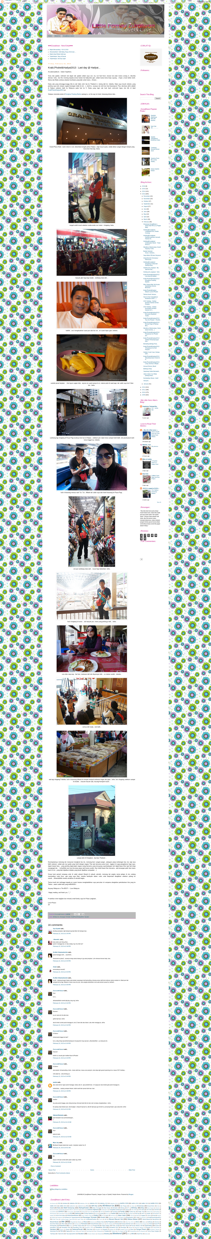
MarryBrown (155, 1219)
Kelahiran (59, 1217)
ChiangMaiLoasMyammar (116, 1209)
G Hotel (66, 1213)
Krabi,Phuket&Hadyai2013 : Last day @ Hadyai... (151, 275)
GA (71, 1213)
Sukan (132, 1229)
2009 (144, 395)
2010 (144, 392)
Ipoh (107, 1215)
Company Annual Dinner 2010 (155, 149)
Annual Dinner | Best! (149, 366)
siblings (112, 1229)
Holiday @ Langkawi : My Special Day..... (151, 268)
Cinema (127, 1209)
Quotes (157, 1225)
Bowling (63, 1209)
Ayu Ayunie (56, 928)
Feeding (157, 1211)
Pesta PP (156, 1223)
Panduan (76, 1223)
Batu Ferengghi (97, 1208)
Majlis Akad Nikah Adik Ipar (58, 54)
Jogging (143, 1215)
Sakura (62, 1229)
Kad (154, 1215)
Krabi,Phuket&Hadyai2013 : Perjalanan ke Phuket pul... (151, 334)
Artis (158, 1206)
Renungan (123, 1227)
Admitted (65, 1203)
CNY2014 (156, 1209)
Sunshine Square (154, 1229)
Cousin (77, 1211)
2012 (144, 387)
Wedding (106, 1233)
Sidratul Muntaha (58, 1115)
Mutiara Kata (100, 1221)
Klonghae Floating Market (73, 94)
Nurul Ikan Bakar (54, 1223)
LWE (105, 1219)
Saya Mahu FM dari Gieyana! (152, 255)
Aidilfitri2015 (72, 1206)
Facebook (115, 1211)
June (145, 211)
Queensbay (148, 1225)
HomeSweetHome (72, 1215)
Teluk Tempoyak (98, 1231)
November (147, 198)
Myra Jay (56, 1142)
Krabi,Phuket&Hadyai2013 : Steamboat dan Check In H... (151, 358)
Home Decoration (60, 1215)
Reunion (148, 1227)
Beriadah (115, 1208)
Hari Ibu (137, 1213)
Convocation (70, 1211)
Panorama (84, 1223)
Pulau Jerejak (116, 1225)
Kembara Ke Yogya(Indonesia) (72, 1217)
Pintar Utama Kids (79, 1225)
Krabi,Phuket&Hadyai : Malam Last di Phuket (150, 291)
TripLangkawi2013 (71, 1233)
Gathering (78, 1213)
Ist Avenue (113, 1215)
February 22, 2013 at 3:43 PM (62, 1043)
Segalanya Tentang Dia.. (149, 406)
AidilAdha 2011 (84, 1203)
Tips (126, 1231)
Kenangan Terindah (65, 917)
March (146, 219)
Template (106, 1231)
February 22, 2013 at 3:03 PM (62, 972)
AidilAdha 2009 (74, 1203)
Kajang (53, 1217)
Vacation (87, 917)
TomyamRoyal (133, 1231)
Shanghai (97, 1229)
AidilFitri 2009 (124, 1203)
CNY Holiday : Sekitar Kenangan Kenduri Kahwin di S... (149, 308)
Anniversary (140, 1206)
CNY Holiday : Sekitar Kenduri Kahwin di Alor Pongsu (151, 302)
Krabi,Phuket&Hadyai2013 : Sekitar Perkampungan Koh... (151, 339)
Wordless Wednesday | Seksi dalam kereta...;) (152, 329)
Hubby (96, 1215)
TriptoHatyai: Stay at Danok (58, 56)
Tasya (82, 1231)
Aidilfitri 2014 (63, 1206)
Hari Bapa (130, 1213)
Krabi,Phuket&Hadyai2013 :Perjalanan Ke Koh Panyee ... (151, 348)
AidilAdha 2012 (94, 1203)
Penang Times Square (141, 1223)
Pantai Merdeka (94, 1223)
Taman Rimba (75, 1231)
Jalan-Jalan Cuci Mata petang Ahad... (150, 374)
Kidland (122, 1217)
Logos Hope (80, 1219)
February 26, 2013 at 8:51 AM (62, 1147)
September (147, 204)
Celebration (104, 1209)
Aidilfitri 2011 (144, 1203)
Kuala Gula (55, 1219)
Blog (142, 1208)
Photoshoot (62, 1225)
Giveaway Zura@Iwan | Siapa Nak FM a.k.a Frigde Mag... (152, 225)
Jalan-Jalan (122, 1215)
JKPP (137, 1215)
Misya (85, 1222)
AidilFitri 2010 (135, 1203)
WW (132, 1233)
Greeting (101, 1213)
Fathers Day (150, 1211)
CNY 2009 (134, 1209)
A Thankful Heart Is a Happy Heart (155, 462)
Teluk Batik (89, 1231)
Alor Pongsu (123, 1206)
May (145, 214)
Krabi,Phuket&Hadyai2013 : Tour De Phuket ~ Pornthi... (152, 319)
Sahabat (53, 1229)
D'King (83, 1211)
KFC (117, 1217)
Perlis (150, 1223)
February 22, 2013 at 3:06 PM (62, 985)
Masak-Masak (54, 1222)
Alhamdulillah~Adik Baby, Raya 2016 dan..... (63, 52)
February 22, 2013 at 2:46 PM (62, 946)
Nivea (144, 1221)
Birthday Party (147, 369)
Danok (89, 1211)
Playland (88, 1225)
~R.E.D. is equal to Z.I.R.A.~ (150, 488)
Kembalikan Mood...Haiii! (150, 378)
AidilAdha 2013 (104, 1203)
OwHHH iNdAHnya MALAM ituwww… (154, 118)
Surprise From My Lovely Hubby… (155, 160)
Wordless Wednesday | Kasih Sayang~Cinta (152, 247)
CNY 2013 (149, 1209)
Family (122, 1211)
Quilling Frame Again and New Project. (156, 477)
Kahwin (159, 1215)
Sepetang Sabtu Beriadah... (151, 371)
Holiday (52, 1215)
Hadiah (113, 1213)
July (145, 209)
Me (63, 1221)
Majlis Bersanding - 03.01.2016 (59, 49)
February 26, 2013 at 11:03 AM (62, 1162)
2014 (144, 191)
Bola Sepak (150, 1208)
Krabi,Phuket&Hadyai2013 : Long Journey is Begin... (151, 362)
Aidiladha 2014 (114, 1203)
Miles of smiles (147, 459)
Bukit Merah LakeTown (72, 1209)
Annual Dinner (151, 1206)
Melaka (79, 1221)
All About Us (56, 917)
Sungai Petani (141, 1229)
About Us (57, 36)
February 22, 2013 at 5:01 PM (62, 1109)
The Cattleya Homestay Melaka (155, 491)
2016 (144, 186)
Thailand (113, 1231)
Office (63, 1223)
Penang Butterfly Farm (127, 1223)
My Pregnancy (110, 1222)
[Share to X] (79, 914)
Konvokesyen (142, 1217)
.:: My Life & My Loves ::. (150, 430)
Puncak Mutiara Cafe (137, 1225)
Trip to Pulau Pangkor (153, 1231)
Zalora (146, 1233)
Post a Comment (56, 1166)
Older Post (132, 1170)
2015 (144, 188)
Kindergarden (129, 1217)
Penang (117, 1223)
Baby (58, 1208)
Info (103, 1215)
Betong (123, 1208)
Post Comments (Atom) (63, 1173)
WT (128, 1233)
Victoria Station (91, 1233)
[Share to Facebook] (81, 914)
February (146, 222)
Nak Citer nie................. (154, 127)
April (145, 217)
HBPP (143, 1213)
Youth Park (140, 1233)
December (147, 196)
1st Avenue (53, 1203)
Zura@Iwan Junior (68, 36)
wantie (55, 1082)
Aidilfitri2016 (81, 1206)
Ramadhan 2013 (100, 1227)
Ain (87, 1206)
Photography (53, 1225)
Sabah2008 (156, 1227)
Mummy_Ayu (146, 444)
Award (52, 1208)
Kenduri (103, 1217)
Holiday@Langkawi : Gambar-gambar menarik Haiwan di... (151, 237)
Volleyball (99, 1233)
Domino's (107, 1211)
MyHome (120, 1221)
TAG (61, 1231)
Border (157, 1208)
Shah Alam (90, 1229)
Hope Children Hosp (86, 1215)
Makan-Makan (133, 1219)
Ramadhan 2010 (66, 1227)
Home (50, 36)
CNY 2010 (141, 1209)
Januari (132, 1215)
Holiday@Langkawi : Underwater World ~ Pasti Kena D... (151, 243)
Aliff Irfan (94, 1206)
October (146, 201)
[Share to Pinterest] (83, 914)
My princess (155, 446)
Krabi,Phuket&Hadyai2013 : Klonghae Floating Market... (151, 280)
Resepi (130, 1227)
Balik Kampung (69, 1208)
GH (96, 1213)
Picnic (70, 1225)
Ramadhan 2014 (113, 1227)
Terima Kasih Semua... (150, 294)
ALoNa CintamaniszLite (60, 952)
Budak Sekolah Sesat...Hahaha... (149, 251)
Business (82, 1209)
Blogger (131, 1194)
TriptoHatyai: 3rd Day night (58, 58)
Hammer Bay (122, 1213)
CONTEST (61, 1211)
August (146, 206)
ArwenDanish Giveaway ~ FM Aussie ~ (151, 258)
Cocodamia (53, 1211)
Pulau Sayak (125, 1225)
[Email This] (75, 914)
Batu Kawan (107, 1208)
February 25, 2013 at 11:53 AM (62, 1137)
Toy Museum (142, 1231)
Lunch (100, 1219)
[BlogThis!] (77, 914)
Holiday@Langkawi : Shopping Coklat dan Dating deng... (150, 263)
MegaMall (73, 1221)
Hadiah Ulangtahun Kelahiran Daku (155, 138)
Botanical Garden (54, 1209)
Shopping (104, 1229)
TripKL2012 (61, 1233)
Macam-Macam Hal (116, 1219)
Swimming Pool (54, 1231)
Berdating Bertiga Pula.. (150, 344)
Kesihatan (111, 1217)
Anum (55, 967)
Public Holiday (105, 1225)
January (146, 384)
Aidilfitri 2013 (53, 1206)
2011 (144, 389)
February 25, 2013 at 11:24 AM (62, 1122)
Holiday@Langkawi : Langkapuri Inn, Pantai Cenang (151, 231)
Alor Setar (132, 1206)
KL (136, 1217)
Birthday (134, 1208)
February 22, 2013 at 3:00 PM (62, 961)
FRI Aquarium (53, 1213)
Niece (137, 1222)
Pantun (103, 1223)
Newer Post (52, 1170)
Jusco (149, 1215)
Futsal (60, 1213)
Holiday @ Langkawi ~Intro (151, 272)
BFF (128, 1208)
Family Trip (141, 1211)
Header (148, 1213)
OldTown (69, 1223)
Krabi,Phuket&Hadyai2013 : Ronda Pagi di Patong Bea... (151, 324)
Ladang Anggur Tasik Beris (68, 1219)
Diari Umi (145, 474)
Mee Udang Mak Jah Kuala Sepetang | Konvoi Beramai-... (151, 286)
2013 (144, 194)
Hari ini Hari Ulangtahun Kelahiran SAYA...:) (150, 297)
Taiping (68, 1231)
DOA (102, 1211)
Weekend (117, 1233)
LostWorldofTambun (91, 1219)
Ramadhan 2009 (54, 1227)
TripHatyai (52, 1233)
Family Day (132, 1211)
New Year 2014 (130, 1221)
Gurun (107, 1213)
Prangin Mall (96, 1225)
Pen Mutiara (110, 1223)
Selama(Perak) (77, 1229)
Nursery (157, 1221)
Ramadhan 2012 (88, 1227)
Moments (92, 1221)
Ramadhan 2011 (77, 1227)
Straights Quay (124, 1229)
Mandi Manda (146, 1219)
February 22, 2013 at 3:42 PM (62, 1003)
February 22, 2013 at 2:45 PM (62, 933)
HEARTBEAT (156, 1213)
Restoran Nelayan (139, 1227)
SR (117, 1229)
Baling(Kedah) (84, 1208)
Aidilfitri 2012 (154, 1203)
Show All (159, 502)
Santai (67, 1229)
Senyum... (146, 380)
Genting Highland (88, 1213)
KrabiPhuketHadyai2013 (55, 90)
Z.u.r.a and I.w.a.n (58, 990)
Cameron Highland (92, 1209)
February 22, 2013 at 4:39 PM (62, 1091)
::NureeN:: (56, 939)
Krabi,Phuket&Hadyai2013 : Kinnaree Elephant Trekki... (151, 314)
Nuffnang (149, 1221)
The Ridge (120, 1231)
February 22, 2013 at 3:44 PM (62, 1076)
